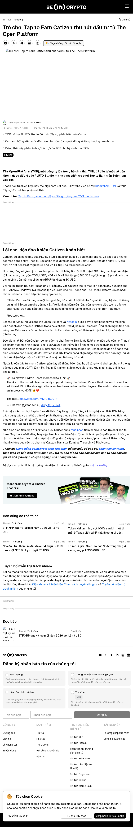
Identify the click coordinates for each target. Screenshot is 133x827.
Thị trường (18, 19)
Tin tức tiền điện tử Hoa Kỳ (81, 766)
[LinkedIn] (30, 43)
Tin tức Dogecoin (80, 774)
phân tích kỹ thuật (111, 449)
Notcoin (71, 322)
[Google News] (128, 655)
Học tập (40, 738)
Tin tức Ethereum (80, 758)
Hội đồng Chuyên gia (47, 750)
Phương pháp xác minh (116, 732)
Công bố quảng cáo (114, 738)
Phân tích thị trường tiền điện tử (81, 750)
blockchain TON (105, 186)
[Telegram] (22, 43)
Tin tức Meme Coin (81, 785)
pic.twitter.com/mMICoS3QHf (38, 399)
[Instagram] (38, 43)
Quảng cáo (9, 732)
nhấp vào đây (98, 465)
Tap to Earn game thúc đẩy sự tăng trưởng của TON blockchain (58, 196)
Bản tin (40, 756)
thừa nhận (77, 430)
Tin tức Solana (78, 780)
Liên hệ (7, 738)
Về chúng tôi (10, 744)
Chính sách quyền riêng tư (80, 584)
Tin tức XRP (76, 737)
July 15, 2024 (50, 405)
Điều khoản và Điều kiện (47, 584)
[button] (34, 678)
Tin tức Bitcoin (78, 743)
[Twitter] (14, 43)
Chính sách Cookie (87, 808)
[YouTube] (6, 43)
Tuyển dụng (9, 750)
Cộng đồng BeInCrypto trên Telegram (41, 449)
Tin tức (40, 732)
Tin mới (7, 19)
